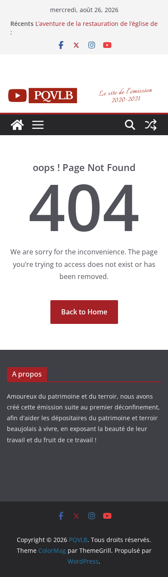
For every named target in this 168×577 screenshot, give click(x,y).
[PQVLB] (17, 124)
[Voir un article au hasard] (150, 124)
